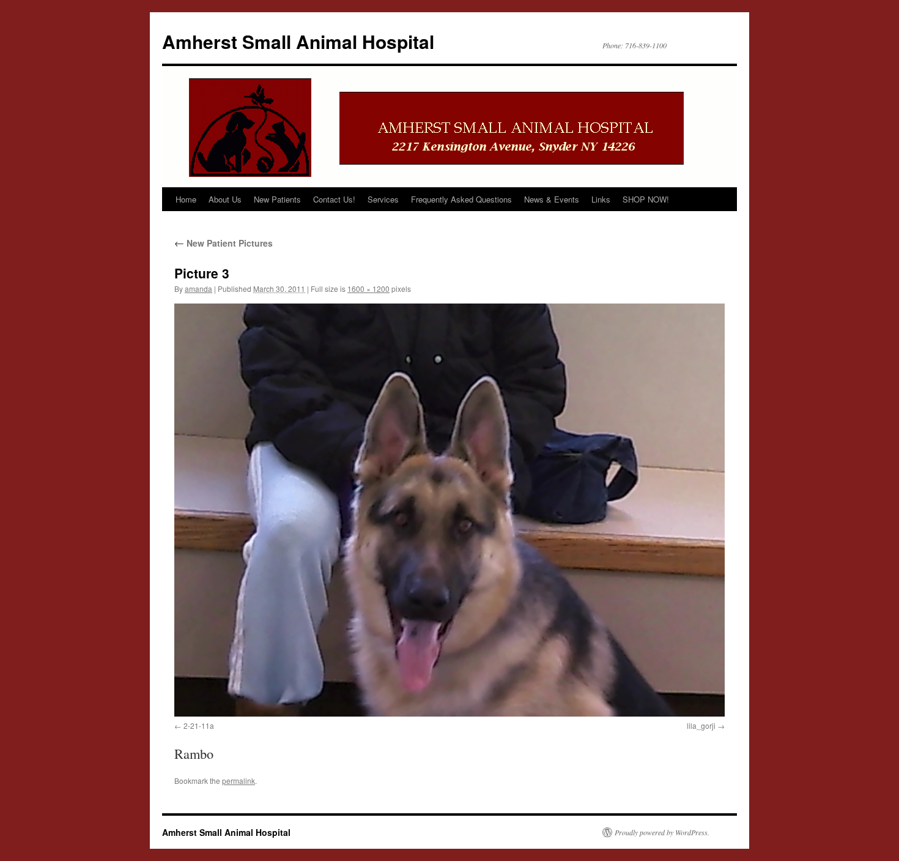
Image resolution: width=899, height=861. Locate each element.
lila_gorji (701, 725)
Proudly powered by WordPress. (662, 832)
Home (186, 199)
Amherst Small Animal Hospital (298, 41)
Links (600, 199)
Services (383, 199)
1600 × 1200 (368, 288)
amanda (198, 288)
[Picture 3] (449, 510)
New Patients (277, 199)
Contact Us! (334, 199)
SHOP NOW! (646, 199)
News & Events (551, 199)
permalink (238, 780)
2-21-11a (198, 725)
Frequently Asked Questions (461, 199)
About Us (225, 199)
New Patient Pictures (223, 243)
